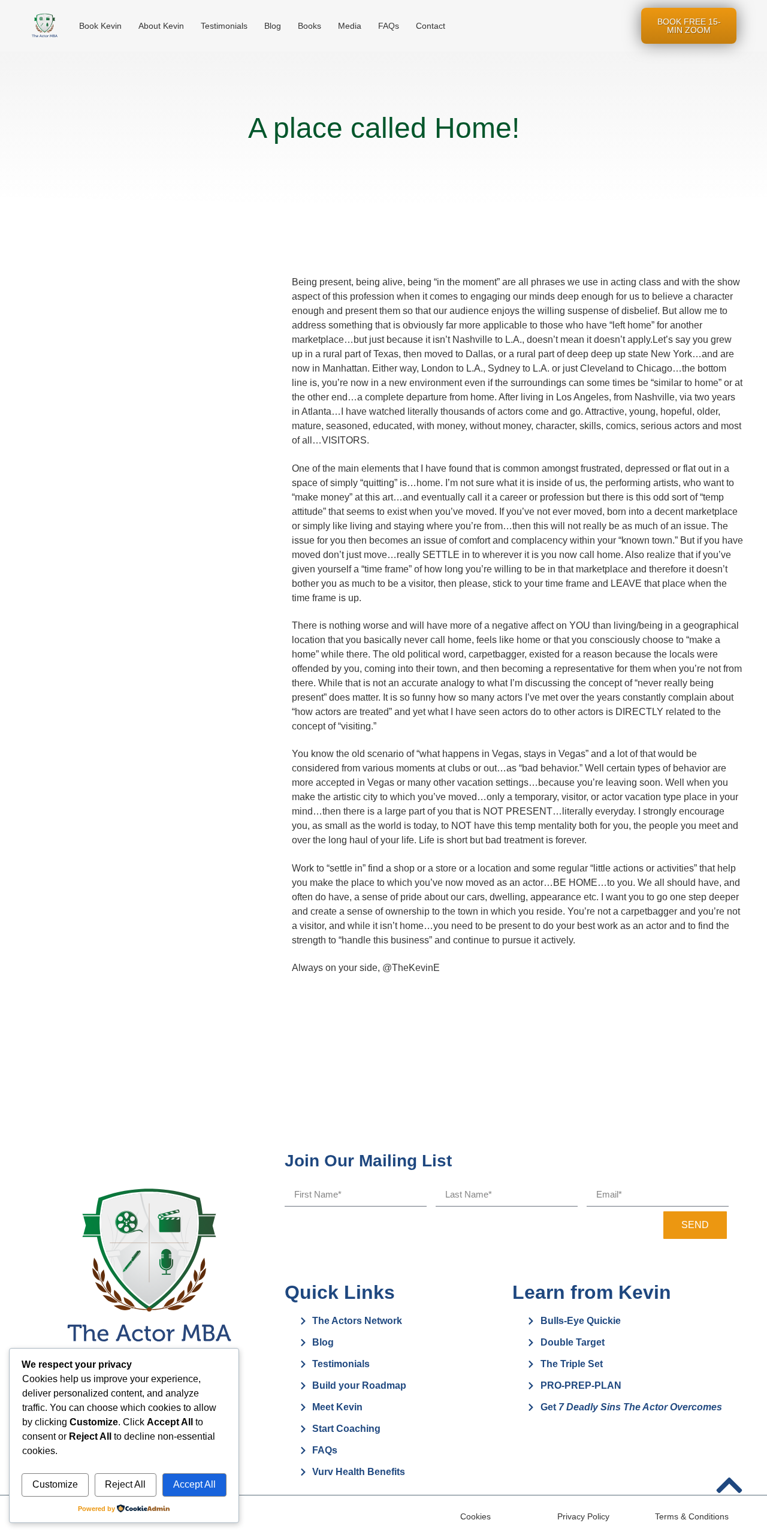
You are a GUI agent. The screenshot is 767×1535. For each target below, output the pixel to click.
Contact (430, 26)
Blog (272, 26)
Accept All (194, 1484)
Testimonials (224, 26)
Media (349, 26)
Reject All (125, 1484)
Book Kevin (100, 26)
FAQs (388, 26)
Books (309, 26)
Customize (55, 1484)
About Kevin (161, 26)
